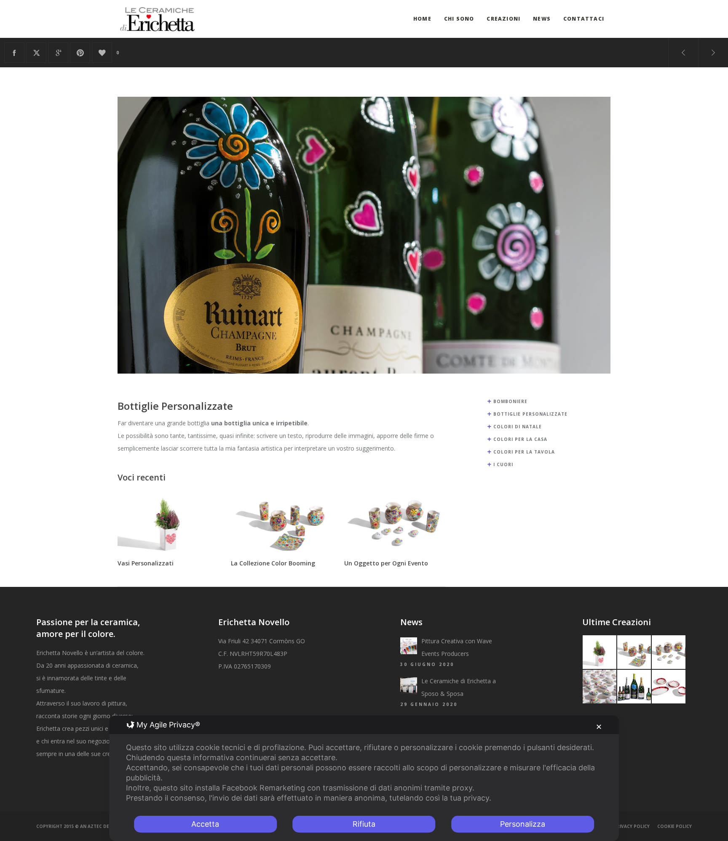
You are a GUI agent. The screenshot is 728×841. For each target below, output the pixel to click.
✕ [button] (599, 726)
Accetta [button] (205, 824)
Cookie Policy (674, 826)
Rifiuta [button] (364, 824)
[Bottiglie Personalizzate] (14, 52)
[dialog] (364, 778)
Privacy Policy (632, 826)
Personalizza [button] (522, 824)
